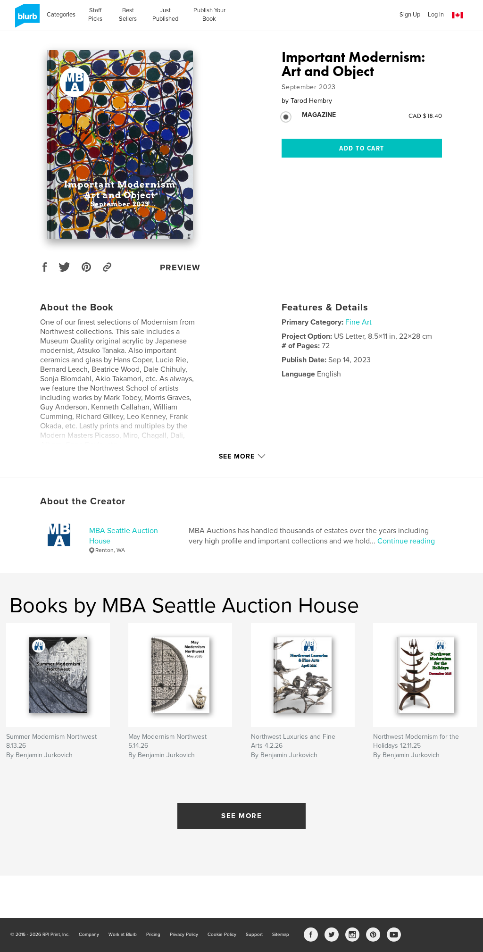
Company (89, 934)
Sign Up (410, 14)
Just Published (165, 15)
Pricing (153, 934)
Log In (436, 14)
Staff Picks (95, 15)
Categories (61, 14)
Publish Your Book (209, 15)
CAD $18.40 (425, 115)
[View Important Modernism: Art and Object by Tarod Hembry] (120, 144)
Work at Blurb (122, 934)
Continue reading (406, 541)
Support (254, 934)
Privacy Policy (184, 934)
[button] (457, 15)
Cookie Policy (222, 934)
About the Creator (82, 501)
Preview (180, 267)
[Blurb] (25, 19)
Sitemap (280, 934)
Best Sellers (128, 15)
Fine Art (358, 322)
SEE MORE (241, 815)
